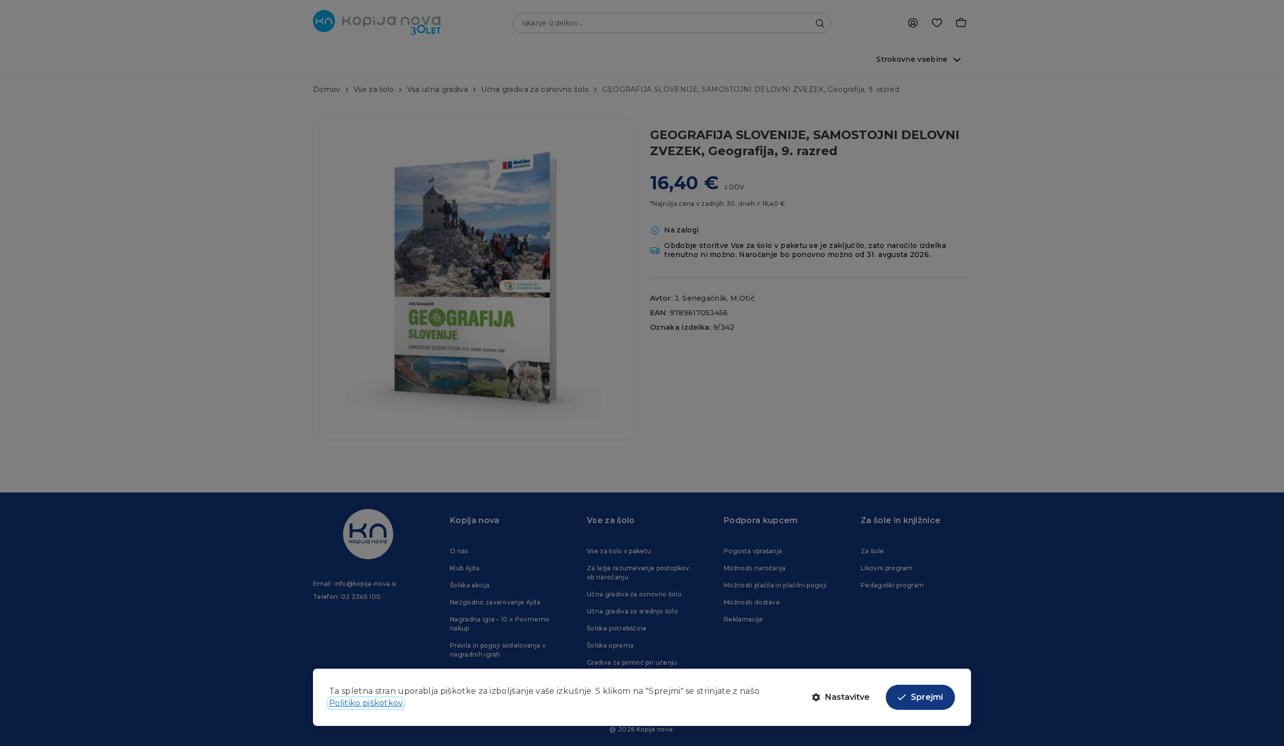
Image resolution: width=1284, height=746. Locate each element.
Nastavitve (847, 697)
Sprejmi (927, 697)
